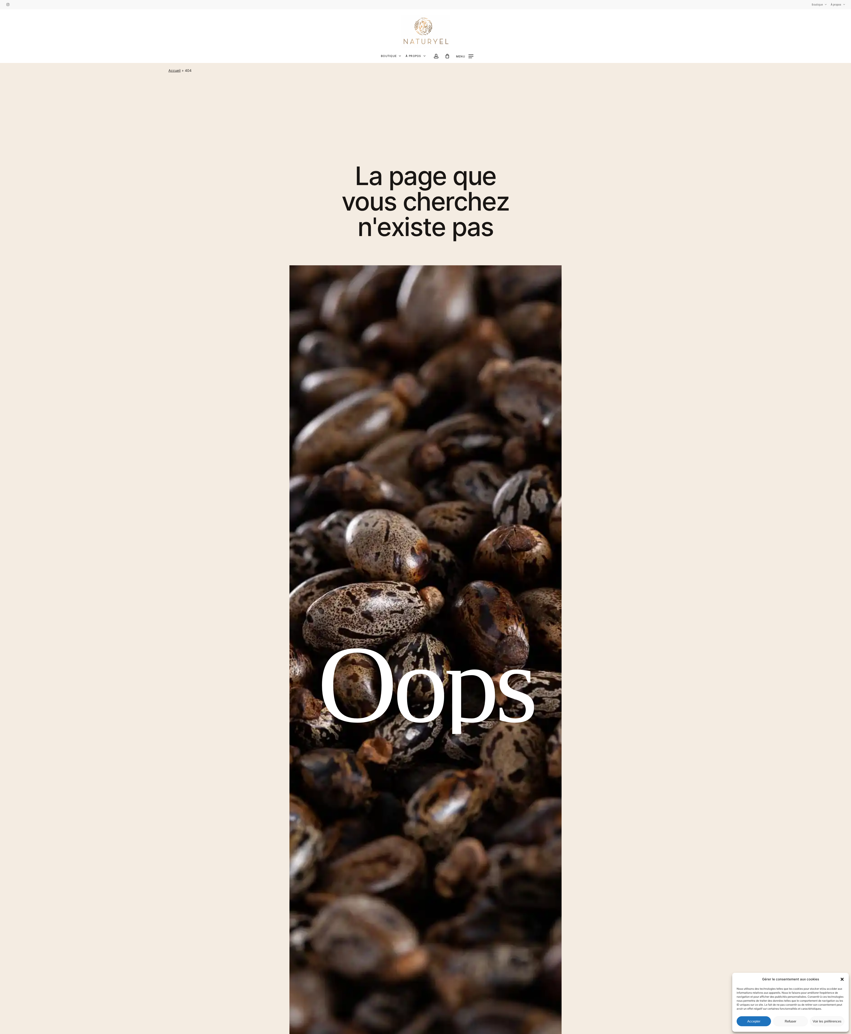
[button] (842, 979)
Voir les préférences (827, 1021)
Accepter (753, 1021)
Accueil (174, 70)
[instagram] (8, 5)
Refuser (790, 1021)
